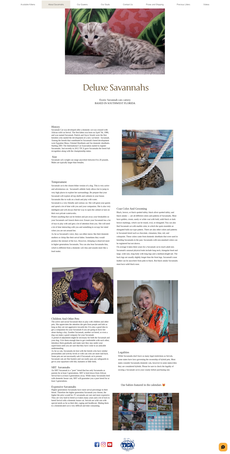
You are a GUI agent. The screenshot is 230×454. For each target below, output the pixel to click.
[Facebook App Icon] (97, 444)
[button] (183, 5)
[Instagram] (103, 444)
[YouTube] (109, 444)
